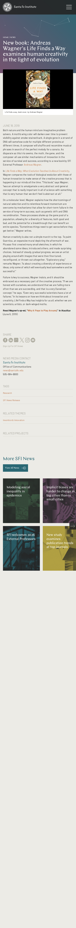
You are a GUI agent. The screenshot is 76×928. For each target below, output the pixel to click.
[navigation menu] (69, 8)
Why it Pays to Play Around (42, 310)
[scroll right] (72, 526)
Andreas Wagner (33, 164)
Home (6, 37)
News (12, 37)
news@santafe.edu (13, 370)
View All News (12, 468)
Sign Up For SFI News (13, 346)
